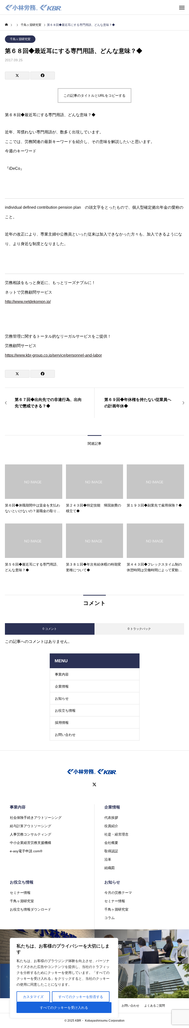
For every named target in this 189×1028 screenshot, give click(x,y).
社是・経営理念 (116, 834)
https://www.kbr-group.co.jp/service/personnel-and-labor (53, 355)
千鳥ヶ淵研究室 (20, 39)
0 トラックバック (139, 629)
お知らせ (62, 698)
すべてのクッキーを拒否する (80, 997)
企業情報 (62, 686)
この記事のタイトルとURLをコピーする (94, 95)
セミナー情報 (20, 893)
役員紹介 (111, 826)
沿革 (107, 859)
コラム (109, 918)
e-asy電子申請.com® (26, 851)
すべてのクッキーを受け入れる (64, 1008)
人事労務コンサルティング (30, 834)
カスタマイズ (33, 997)
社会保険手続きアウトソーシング (36, 818)
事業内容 (62, 674)
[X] (94, 784)
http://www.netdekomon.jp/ (28, 302)
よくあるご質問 (154, 1005)
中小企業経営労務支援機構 (30, 843)
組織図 (109, 868)
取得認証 (111, 851)
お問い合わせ (65, 735)
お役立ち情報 (65, 710)
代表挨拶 (111, 818)
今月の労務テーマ (118, 893)
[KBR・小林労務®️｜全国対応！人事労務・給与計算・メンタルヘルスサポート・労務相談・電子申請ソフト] (33, 7)
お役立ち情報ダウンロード (30, 909)
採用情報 (62, 723)
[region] (64, 978)
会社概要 (111, 843)
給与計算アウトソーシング (30, 826)
